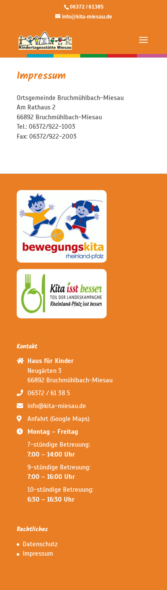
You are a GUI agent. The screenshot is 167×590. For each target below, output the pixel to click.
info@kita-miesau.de (56, 406)
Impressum (38, 553)
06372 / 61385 (87, 7)
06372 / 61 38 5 (48, 393)
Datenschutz (40, 544)
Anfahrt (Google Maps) (58, 419)
